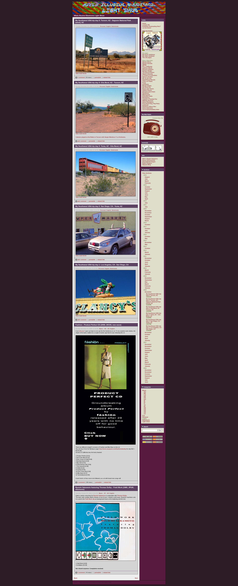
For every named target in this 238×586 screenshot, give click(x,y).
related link (106, 77)
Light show (146, 421)
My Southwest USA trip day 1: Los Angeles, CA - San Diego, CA (154, 327)
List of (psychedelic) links (150, 109)
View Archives (146, 173)
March (147, 181)
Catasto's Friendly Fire (149, 99)
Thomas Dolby (122, 495)
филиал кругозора (148, 91)
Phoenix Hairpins (147, 69)
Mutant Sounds (147, 63)
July (146, 179)
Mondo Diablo (146, 85)
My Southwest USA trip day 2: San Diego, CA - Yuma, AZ (153, 321)
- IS (144, 402)
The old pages (147, 57)
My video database (148, 56)
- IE (144, 401)
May (146, 197)
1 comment (81, 77)
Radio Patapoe (147, 163)
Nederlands (115, 26)
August (147, 177)
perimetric (145, 84)
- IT (144, 403)
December (148, 210)
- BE (144, 393)
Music (101, 328)
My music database (148, 54)
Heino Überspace (147, 102)
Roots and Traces (148, 88)
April (146, 199)
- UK (105, 328)
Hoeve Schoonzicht (148, 160)
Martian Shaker (147, 71)
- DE (144, 396)
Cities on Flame (147, 81)
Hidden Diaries (147, 90)
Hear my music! (147, 31)
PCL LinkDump (147, 66)
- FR (144, 398)
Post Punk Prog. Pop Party (151, 103)
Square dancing (147, 74)
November (148, 212)
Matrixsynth (146, 94)
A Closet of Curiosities (149, 75)
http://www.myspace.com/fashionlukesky (112, 449)
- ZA (144, 412)
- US (108, 328)
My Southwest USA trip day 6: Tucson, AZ (153, 294)
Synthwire (145, 93)
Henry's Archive (147, 77)
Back (75, 578)
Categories (147, 387)
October (147, 187)
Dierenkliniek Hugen (148, 161)
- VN (144, 411)
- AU (144, 392)
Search (145, 426)
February (148, 183)
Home (144, 23)
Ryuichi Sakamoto (99, 495)
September (148, 189)
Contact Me (146, 25)
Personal (102, 26)
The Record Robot (148, 72)
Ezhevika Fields (147, 96)
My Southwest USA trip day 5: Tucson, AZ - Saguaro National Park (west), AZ (153, 301)
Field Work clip (90, 499)
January (147, 232)
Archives (146, 170)
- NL (144, 406)
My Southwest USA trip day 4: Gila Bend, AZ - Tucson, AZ (153, 308)
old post (81, 331)
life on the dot (146, 78)
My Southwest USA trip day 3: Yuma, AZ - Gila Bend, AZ (153, 314)
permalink (97, 77)
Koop (144, 83)
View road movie (81, 73)
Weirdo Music (146, 62)
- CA (144, 395)
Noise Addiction (147, 108)
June (146, 195)
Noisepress (146, 97)
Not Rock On (146, 87)
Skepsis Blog (146, 164)
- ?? (144, 414)
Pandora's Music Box (149, 106)
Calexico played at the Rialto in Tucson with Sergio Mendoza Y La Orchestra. (101, 137)
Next (136, 578)
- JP (104, 493)
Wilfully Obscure (147, 100)
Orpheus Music (147, 68)
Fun (143, 415)
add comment (82, 141)
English (108, 26)
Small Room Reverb (148, 80)
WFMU (144, 65)
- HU (144, 399)
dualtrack (145, 105)
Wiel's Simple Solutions (150, 158)
